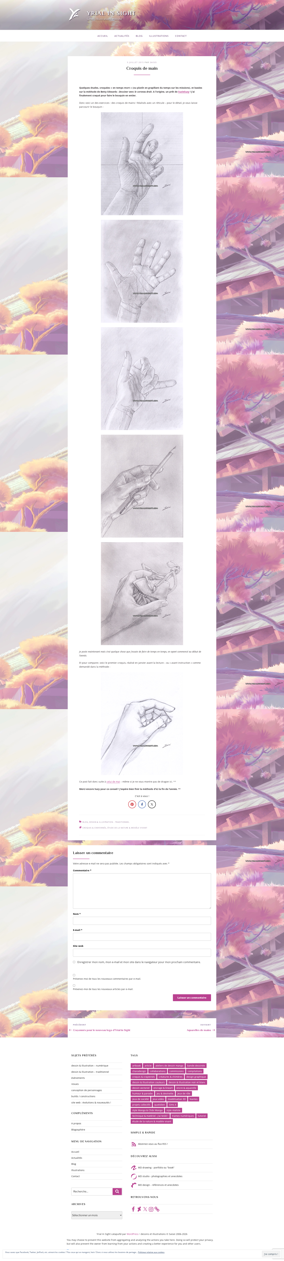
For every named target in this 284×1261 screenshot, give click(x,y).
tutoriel (202, 1115)
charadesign (139, 1071)
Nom (77, 913)
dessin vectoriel (141, 1087)
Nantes (194, 1099)
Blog (139, 35)
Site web (78, 945)
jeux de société (140, 1099)
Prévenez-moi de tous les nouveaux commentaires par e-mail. (107, 978)
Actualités (121, 35)
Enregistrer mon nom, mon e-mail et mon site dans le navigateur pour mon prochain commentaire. (139, 962)
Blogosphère (78, 1129)
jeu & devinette (165, 1093)
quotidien (159, 1104)
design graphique (196, 1076)
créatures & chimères (170, 1076)
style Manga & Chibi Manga (147, 1110)
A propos (76, 1123)
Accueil (102, 35)
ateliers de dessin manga (169, 1065)
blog (85, 822)
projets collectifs (141, 1104)
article (148, 1065)
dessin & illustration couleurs (148, 1082)
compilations (195, 1071)
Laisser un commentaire (93, 853)
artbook (136, 1065)
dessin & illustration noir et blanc (187, 1082)
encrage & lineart (163, 1087)
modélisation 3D (177, 1099)
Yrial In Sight (111, 13)
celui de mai (113, 781)
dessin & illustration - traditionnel (109, 822)
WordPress (133, 1234)
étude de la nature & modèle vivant (127, 827)
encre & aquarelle (186, 1087)
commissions (176, 1071)
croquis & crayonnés (94, 827)
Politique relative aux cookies (151, 1252)
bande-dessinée (196, 1065)
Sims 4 (172, 1104)
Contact (181, 35)
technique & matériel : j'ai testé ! (150, 1115)
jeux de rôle (183, 1093)
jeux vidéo (158, 1099)
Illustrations (159, 35)
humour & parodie (142, 1093)
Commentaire (82, 870)
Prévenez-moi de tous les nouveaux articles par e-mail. (103, 989)
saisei (153, 62)
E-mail (77, 930)
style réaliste (173, 1110)
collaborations (158, 1071)
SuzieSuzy (183, 91)
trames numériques (183, 1115)
